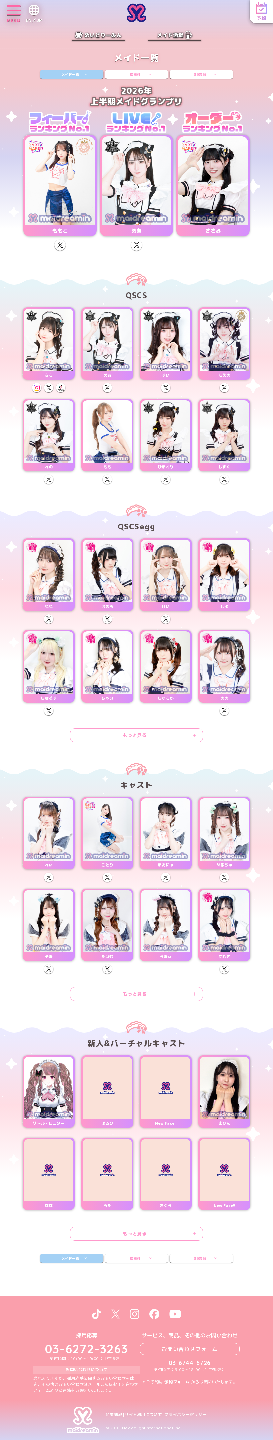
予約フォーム (177, 1382)
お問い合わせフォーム (190, 1349)
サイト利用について (143, 1414)
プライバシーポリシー (185, 1414)
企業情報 (114, 1414)
